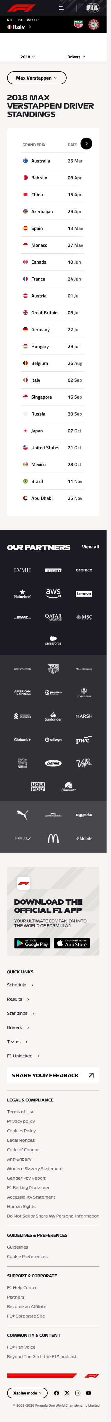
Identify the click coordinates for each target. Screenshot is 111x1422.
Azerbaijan (42, 211)
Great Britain (44, 312)
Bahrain (39, 177)
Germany (40, 329)
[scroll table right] (86, 143)
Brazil (37, 481)
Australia (40, 160)
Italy (35, 380)
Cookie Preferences (27, 1257)
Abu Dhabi (42, 498)
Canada (38, 261)
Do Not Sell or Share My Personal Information (53, 1216)
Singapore (41, 396)
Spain (37, 228)
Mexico (38, 464)
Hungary (40, 346)
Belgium (39, 363)
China (37, 194)
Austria (38, 295)
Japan (37, 430)
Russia (38, 413)
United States (45, 447)
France (38, 278)
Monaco (39, 245)
